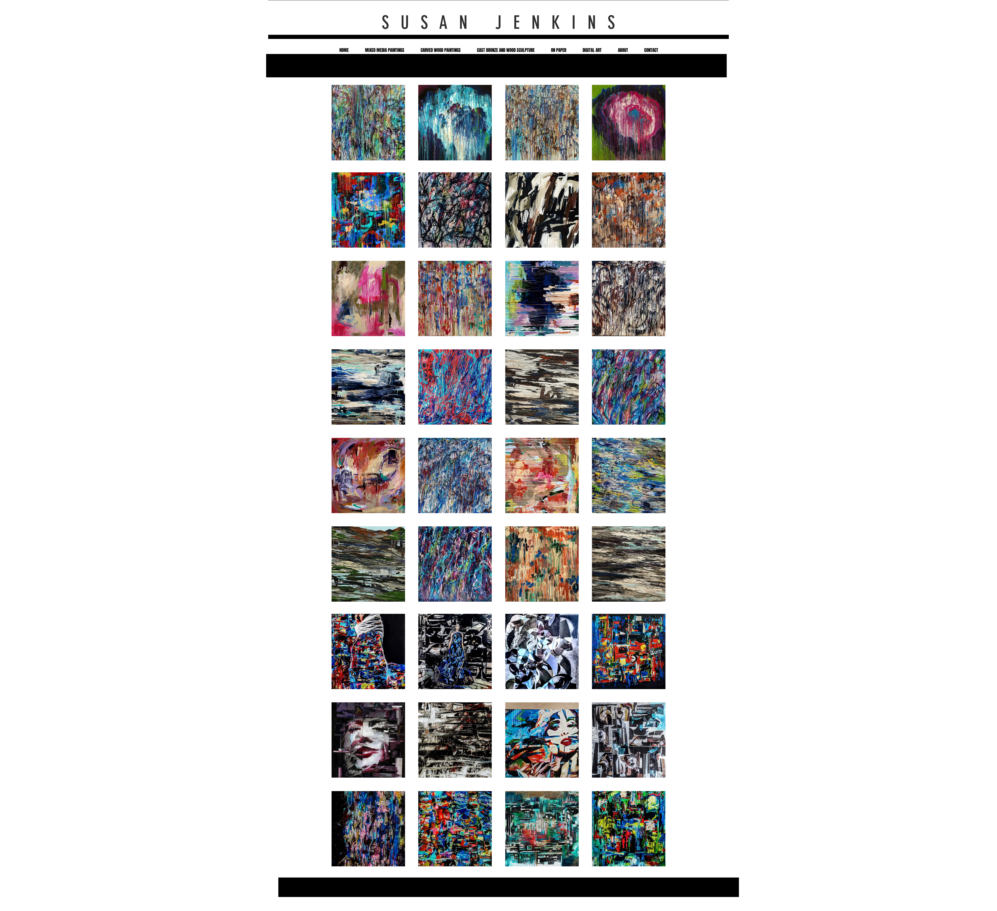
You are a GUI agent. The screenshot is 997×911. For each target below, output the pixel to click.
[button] (368, 122)
